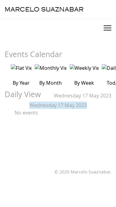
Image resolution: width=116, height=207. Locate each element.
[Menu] (107, 28)
